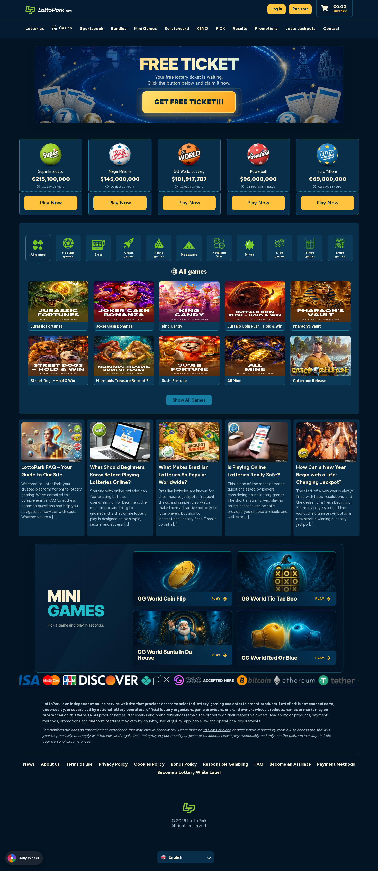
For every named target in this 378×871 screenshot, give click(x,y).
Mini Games (145, 28)
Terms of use (79, 764)
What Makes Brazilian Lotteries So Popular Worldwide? (184, 474)
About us (50, 764)
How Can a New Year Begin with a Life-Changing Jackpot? (321, 474)
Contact (331, 28)
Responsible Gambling (225, 764)
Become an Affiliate (290, 764)
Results (240, 28)
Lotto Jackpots (300, 28)
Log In (276, 9)
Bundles (119, 28)
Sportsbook (91, 28)
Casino (65, 27)
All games (193, 271)
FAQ (258, 764)
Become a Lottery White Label (189, 772)
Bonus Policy (184, 764)
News (29, 764)
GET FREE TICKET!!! (189, 102)
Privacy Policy (113, 764)
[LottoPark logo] (48, 9)
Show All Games (189, 400)
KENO (202, 28)
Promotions (266, 28)
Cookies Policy (149, 764)
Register (300, 9)
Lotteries (34, 28)
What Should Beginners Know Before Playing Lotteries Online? (117, 474)
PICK (220, 28)
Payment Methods (336, 764)
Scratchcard (177, 28)
